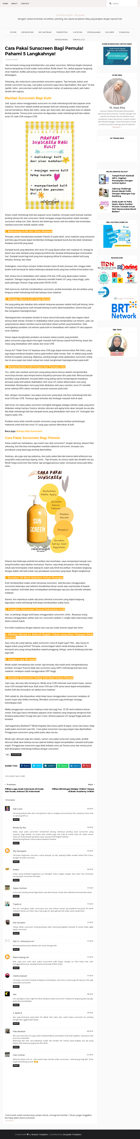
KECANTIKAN (45, 32)
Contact (25, 4)
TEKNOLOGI (79, 39)
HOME (13, 32)
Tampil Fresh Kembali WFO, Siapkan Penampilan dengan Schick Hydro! (123, 179)
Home (5, 4)
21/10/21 (90, 1055)
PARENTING (62, 32)
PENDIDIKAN (61, 39)
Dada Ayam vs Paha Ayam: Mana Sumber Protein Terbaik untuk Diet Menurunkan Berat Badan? (124, 206)
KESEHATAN (28, 32)
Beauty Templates (40, 1134)
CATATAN (77, 32)
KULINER (110, 32)
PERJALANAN (93, 32)
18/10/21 (90, 994)
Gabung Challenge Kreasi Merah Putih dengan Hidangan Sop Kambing (123, 192)
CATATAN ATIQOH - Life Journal (70, 15)
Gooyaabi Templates (72, 1134)
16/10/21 (90, 809)
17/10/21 (90, 888)
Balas (16, 819)
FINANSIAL (124, 32)
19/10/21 (90, 1013)
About (14, 4)
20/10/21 (90, 1031)
